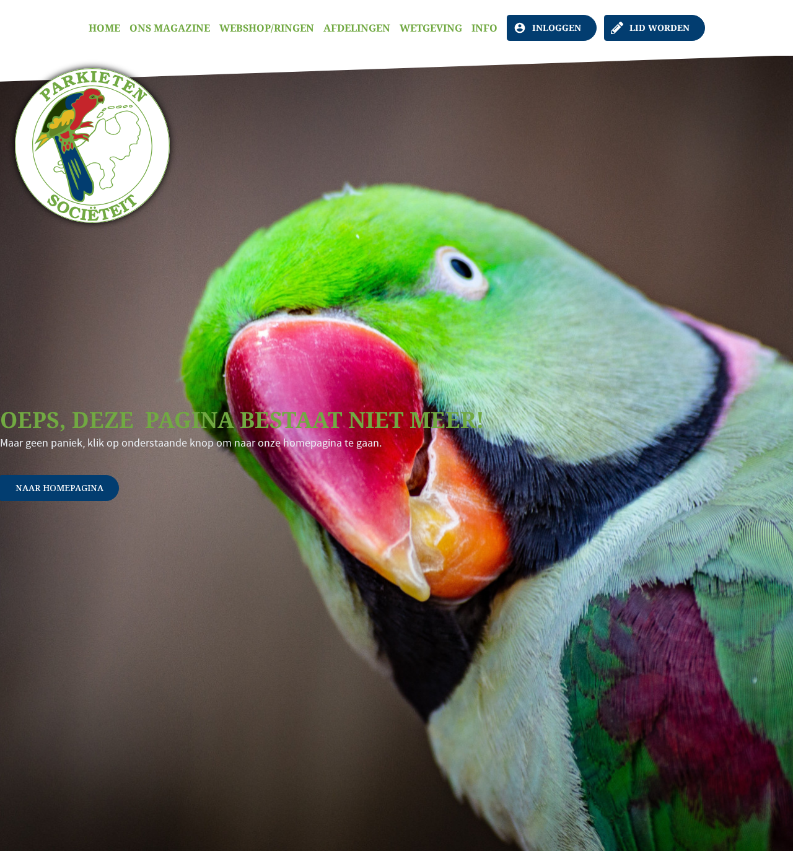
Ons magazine (169, 28)
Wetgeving (431, 28)
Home (104, 28)
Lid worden (659, 27)
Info (484, 28)
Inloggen (556, 27)
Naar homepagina (59, 488)
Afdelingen (356, 28)
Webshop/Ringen (266, 28)
